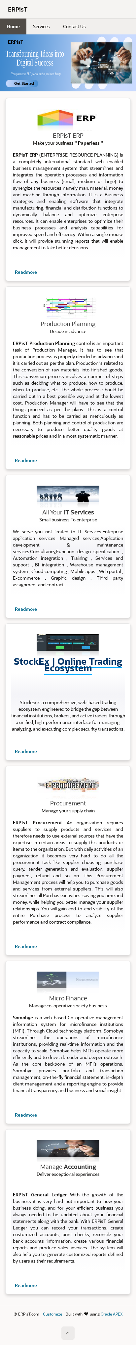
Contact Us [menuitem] (74, 26)
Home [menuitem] (13, 26)
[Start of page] (68, 1333)
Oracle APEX (111, 1314)
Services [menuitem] (41, 26)
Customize (52, 1314)
